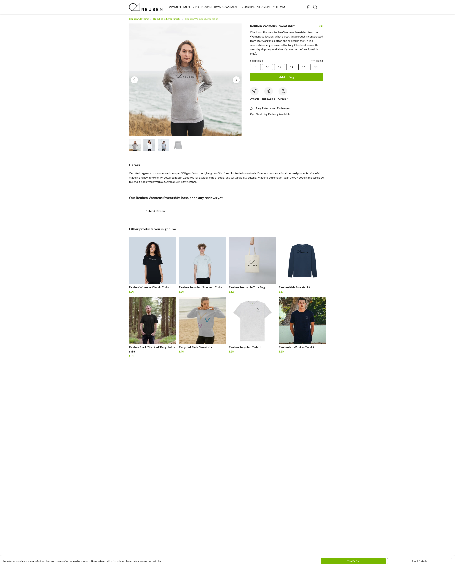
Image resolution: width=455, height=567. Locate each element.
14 (291, 67)
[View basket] (322, 7)
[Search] (315, 7)
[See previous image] (134, 79)
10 (267, 67)
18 (315, 67)
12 (279, 67)
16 (303, 67)
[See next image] (236, 79)
